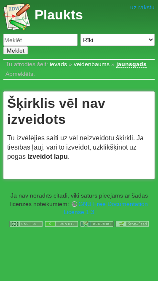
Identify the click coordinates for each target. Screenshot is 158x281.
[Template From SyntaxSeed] (132, 223)
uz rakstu (142, 7)
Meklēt (15, 50)
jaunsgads (131, 64)
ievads (58, 64)
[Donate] (61, 223)
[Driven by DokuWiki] (97, 223)
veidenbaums (92, 64)
